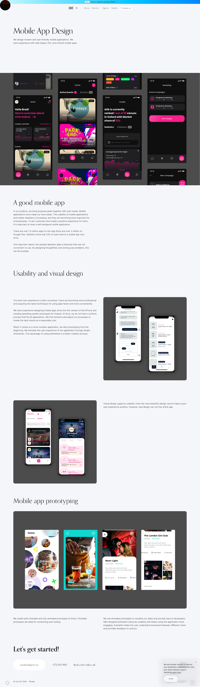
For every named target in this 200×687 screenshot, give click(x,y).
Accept (171, 679)
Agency (106, 8)
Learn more (176, 672)
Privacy (32, 681)
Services (95, 8)
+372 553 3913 (59, 664)
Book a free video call (84, 664)
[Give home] (71, 8)
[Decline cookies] (196, 662)
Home (86, 8)
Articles (114, 8)
